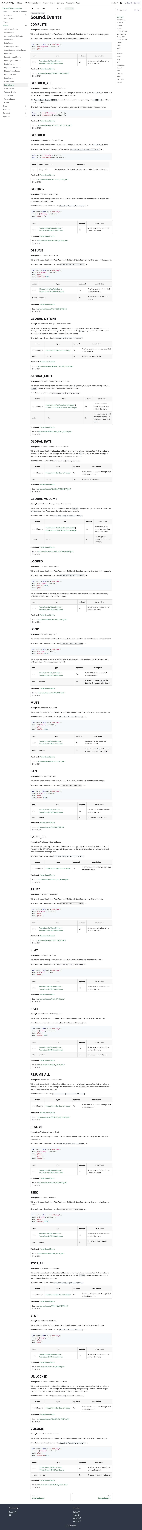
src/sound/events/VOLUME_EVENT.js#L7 (53, 1485)
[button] (14, 8)
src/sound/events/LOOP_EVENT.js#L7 (51, 693)
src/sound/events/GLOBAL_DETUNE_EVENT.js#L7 (56, 366)
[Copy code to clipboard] (109, 44)
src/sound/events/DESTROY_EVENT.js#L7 (53, 241)
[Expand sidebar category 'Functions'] (26, 109)
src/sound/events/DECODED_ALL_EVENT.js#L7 (55, 125)
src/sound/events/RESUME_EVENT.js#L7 (52, 1183)
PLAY (118, 59)
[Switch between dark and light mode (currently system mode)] (121, 2)
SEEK (118, 71)
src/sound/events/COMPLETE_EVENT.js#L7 (53, 73)
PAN (118, 51)
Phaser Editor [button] (48, 3)
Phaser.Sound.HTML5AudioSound (51, 63)
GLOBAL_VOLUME (122, 40)
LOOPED (119, 42)
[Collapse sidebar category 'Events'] (26, 25)
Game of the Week (73, 3)
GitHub (114, 3)
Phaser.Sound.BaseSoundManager (58, 350)
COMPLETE (120, 17)
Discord (11, 1512)
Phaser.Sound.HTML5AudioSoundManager (61, 408)
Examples (60, 3)
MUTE (118, 48)
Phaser (20, 3)
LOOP (118, 45)
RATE (118, 62)
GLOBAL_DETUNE (122, 31)
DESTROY (119, 25)
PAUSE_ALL (120, 54)
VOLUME (119, 82)
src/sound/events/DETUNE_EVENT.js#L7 (52, 309)
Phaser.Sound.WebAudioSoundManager (60, 405)
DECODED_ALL (121, 20)
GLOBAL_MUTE (121, 34)
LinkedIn (76, 1518)
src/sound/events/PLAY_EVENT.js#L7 (51, 999)
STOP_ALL (120, 73)
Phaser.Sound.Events (47, 69)
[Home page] (32, 8)
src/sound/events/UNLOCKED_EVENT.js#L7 (53, 1419)
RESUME (119, 68)
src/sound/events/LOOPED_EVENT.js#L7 (52, 619)
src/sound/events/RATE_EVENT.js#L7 (51, 1065)
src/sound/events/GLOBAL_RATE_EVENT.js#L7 (54, 489)
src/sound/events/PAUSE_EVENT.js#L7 (52, 940)
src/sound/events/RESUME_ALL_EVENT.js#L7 (54, 1117)
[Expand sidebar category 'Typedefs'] (26, 116)
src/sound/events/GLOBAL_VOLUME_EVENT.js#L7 (56, 552)
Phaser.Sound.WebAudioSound (50, 61)
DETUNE (119, 28)
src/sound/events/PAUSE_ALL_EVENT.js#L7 (53, 879)
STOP (118, 76)
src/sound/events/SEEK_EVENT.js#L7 (51, 1254)
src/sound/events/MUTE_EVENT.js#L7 (51, 761)
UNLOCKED (120, 79)
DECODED (120, 23)
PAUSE (119, 57)
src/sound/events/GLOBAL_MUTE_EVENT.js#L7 (55, 432)
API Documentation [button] (32, 3)
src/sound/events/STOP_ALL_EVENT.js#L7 (53, 1306)
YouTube (76, 1521)
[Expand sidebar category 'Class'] (26, 106)
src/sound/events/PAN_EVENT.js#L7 (51, 827)
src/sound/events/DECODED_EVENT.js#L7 (53, 179)
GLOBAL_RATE (121, 37)
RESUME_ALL (121, 65)
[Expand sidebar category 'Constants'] (26, 112)
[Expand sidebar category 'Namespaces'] (26, 15)
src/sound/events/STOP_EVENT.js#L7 (51, 1367)
